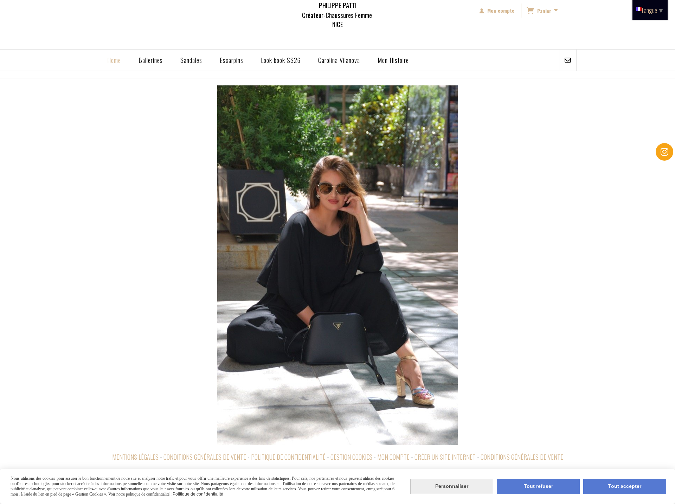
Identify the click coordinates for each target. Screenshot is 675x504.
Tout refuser (538, 486)
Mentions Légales (135, 456)
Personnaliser (451, 486)
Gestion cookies (351, 456)
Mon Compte (393, 456)
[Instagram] (664, 152)
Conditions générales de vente (204, 456)
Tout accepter (624, 486)
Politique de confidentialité (288, 456)
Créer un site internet (445, 456)
